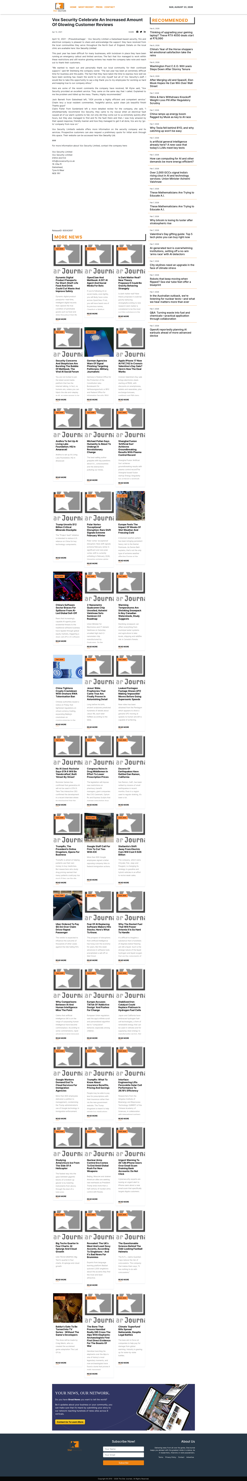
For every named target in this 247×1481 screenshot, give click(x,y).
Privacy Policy (170, 1457)
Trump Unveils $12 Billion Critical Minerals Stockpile (66, 527)
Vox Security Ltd (107, 135)
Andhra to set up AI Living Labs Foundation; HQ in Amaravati (67, 445)
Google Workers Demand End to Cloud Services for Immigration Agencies (66, 1085)
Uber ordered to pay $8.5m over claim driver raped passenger (67, 928)
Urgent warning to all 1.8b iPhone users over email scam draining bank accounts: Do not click (130, 1167)
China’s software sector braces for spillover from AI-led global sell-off (66, 609)
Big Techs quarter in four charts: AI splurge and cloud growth (67, 1247)
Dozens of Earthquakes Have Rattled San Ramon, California (129, 772)
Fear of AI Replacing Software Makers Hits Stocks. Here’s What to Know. (99, 928)
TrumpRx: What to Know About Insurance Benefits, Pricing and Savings (98, 1083)
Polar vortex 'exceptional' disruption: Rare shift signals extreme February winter (99, 530)
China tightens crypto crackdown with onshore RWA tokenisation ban (66, 692)
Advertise (190, 1457)
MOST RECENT (86, 7)
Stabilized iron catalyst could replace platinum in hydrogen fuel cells (129, 1005)
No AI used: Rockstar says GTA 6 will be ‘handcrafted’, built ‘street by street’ (67, 772)
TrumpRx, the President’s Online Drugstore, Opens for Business (68, 850)
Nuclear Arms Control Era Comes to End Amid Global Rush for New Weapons (98, 1165)
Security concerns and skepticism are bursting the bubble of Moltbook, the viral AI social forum (67, 366)
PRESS (99, 7)
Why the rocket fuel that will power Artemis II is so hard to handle (130, 928)
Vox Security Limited (86, 48)
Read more (61, 319)
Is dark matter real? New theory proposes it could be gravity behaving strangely (130, 283)
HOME (73, 7)
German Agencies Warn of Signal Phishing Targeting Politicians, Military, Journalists (98, 366)
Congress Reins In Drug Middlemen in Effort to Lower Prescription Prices (98, 772)
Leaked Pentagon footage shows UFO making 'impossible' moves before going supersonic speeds (129, 694)
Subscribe (123, 1463)
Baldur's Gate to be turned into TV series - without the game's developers (67, 1330)
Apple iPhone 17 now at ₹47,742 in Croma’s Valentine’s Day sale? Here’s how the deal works (130, 366)
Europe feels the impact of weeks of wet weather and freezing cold (129, 528)
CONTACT (109, 7)
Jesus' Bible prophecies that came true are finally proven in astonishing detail (97, 694)
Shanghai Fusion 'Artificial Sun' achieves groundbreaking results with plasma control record (129, 448)
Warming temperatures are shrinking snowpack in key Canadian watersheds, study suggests (129, 612)
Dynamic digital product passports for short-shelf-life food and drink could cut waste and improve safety (68, 284)
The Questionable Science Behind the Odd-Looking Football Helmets (130, 1247)
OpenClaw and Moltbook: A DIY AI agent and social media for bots (97, 281)
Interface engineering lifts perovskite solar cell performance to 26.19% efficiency (130, 1085)
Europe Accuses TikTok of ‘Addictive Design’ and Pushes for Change (98, 1005)
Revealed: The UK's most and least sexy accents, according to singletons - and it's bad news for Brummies (99, 1250)
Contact (181, 1457)
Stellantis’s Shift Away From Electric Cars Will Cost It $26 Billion (130, 850)
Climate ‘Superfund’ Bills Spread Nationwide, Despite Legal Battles (129, 1330)
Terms (160, 1457)
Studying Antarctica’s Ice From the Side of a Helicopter (68, 1164)
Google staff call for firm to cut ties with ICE (98, 849)
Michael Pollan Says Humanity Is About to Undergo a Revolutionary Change (99, 447)
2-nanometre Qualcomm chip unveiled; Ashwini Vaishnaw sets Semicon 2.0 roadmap (97, 612)
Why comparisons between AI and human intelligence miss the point (66, 1005)
